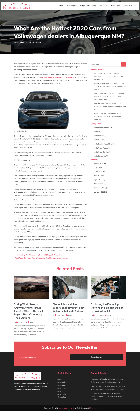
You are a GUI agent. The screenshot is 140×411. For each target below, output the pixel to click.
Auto (106, 5)
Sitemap (93, 408)
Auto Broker (99, 136)
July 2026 (98, 167)
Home (62, 5)
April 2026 (98, 180)
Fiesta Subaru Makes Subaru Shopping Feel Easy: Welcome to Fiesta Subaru (68, 308)
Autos (39, 42)
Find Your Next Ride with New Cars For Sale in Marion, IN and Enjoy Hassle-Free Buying (110, 86)
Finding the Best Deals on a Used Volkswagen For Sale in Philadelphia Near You (108, 116)
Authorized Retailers (102, 127)
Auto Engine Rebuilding (103, 144)
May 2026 (98, 176)
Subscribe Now (97, 357)
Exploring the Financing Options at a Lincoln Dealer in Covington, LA (107, 308)
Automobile (85, 5)
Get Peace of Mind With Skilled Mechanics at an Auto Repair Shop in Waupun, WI (108, 76)
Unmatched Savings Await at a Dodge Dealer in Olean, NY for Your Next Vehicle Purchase (109, 96)
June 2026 (98, 171)
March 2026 (99, 184)
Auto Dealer (99, 140)
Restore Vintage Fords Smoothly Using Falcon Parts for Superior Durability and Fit (110, 106)
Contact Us (128, 5)
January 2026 (99, 192)
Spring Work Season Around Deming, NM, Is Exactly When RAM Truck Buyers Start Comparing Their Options (29, 311)
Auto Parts (116, 5)
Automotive (72, 5)
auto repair (97, 5)
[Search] (123, 64)
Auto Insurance (100, 156)
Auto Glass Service (101, 152)
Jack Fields (20, 42)
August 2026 (99, 163)
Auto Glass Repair (101, 148)
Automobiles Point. (66, 408)
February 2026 (100, 188)
